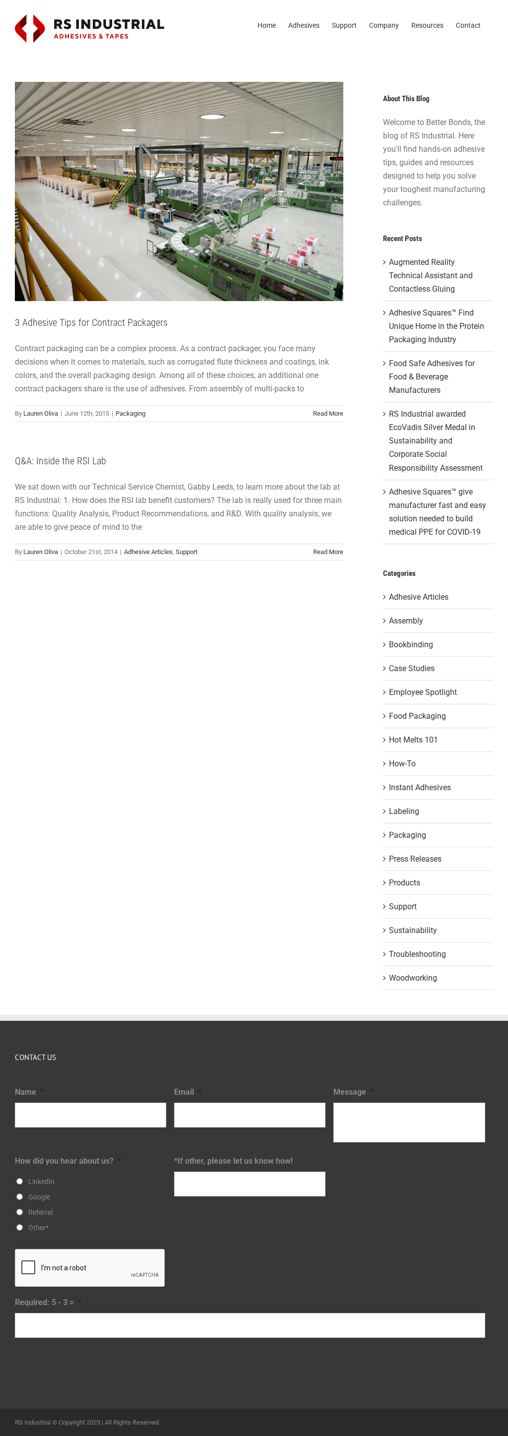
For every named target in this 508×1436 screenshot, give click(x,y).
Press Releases (415, 859)
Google (39, 1197)
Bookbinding (411, 644)
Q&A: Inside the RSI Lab (60, 461)
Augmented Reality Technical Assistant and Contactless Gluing (431, 275)
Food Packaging (417, 716)
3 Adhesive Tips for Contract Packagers (91, 322)
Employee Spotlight (423, 692)
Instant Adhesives (420, 787)
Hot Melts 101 (413, 740)
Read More (328, 413)
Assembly (406, 620)
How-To (402, 763)
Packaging (130, 413)
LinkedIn (41, 1182)
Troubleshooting (417, 954)
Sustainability (413, 930)
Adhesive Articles (148, 552)
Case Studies (412, 668)
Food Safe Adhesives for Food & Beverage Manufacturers (432, 377)
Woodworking (413, 978)
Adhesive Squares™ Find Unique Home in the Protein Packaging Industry (436, 326)
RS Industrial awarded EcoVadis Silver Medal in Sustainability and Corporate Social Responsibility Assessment (436, 440)
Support (186, 552)
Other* (38, 1228)
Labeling (404, 811)
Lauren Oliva (40, 413)
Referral (40, 1212)
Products (404, 882)
